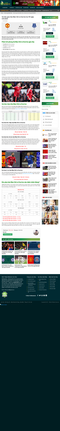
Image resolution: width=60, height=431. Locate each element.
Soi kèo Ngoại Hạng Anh (42, 280)
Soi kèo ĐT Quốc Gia (42, 289)
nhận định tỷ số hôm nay (27, 173)
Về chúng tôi (7, 302)
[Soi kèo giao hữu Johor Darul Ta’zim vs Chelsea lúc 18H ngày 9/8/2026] (8, 259)
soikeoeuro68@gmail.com (9, 289)
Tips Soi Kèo (32, 10)
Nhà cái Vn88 (52, 284)
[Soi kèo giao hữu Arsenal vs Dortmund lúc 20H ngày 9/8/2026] (21, 245)
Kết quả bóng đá (48, 122)
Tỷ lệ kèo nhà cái (31, 279)
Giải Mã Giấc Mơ (45, 10)
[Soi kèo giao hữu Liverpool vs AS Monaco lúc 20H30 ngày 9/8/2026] (34, 245)
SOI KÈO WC (5, 7)
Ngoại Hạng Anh (46, 106)
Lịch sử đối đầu (48, 125)
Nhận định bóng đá (49, 119)
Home (2, 13)
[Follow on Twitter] (40, 295)
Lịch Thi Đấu (18, 10)
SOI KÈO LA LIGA (19, 7)
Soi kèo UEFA (41, 287)
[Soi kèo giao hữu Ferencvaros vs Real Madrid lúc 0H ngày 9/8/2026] (21, 259)
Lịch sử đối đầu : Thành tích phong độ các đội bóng (32, 284)
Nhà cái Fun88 (52, 288)
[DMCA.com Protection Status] (4, 294)
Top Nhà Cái (25, 10)
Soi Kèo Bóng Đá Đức (43, 282)
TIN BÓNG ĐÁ (32, 7)
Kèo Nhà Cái (12, 10)
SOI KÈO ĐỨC (25, 7)
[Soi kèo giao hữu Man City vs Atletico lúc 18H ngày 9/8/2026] (8, 245)
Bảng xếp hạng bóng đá (31, 292)
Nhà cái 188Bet (53, 279)
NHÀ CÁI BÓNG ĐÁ (40, 7)
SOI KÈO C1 (12, 7)
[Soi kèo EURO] (5, 3)
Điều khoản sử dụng (15, 302)
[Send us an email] (42, 295)
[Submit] (58, 11)
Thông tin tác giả (28, 302)
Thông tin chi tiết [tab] (7, 234)
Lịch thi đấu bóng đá (31, 281)
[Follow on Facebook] (38, 295)
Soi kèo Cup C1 (42, 284)
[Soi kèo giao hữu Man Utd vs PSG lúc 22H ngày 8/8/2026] (34, 259)
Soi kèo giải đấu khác (8, 13)
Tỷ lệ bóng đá (48, 116)
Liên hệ (2, 302)
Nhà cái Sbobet (53, 281)
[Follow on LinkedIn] (46, 295)
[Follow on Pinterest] (44, 295)
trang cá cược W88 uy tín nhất (21, 108)
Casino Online (38, 10)
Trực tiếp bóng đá (31, 289)
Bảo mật (22, 302)
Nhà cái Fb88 (52, 286)
